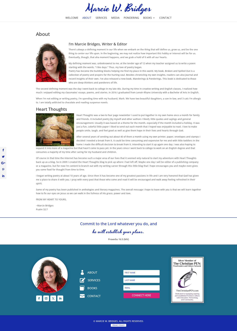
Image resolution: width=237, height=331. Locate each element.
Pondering (131, 18)
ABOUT (92, 272)
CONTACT (94, 296)
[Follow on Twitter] (53, 298)
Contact (165, 18)
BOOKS (92, 288)
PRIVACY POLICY (118, 325)
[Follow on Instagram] (46, 298)
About (86, 18)
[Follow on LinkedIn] (60, 298)
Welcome (71, 18)
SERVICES (94, 280)
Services (101, 18)
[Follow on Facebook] (39, 298)
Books (147, 18)
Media (115, 18)
